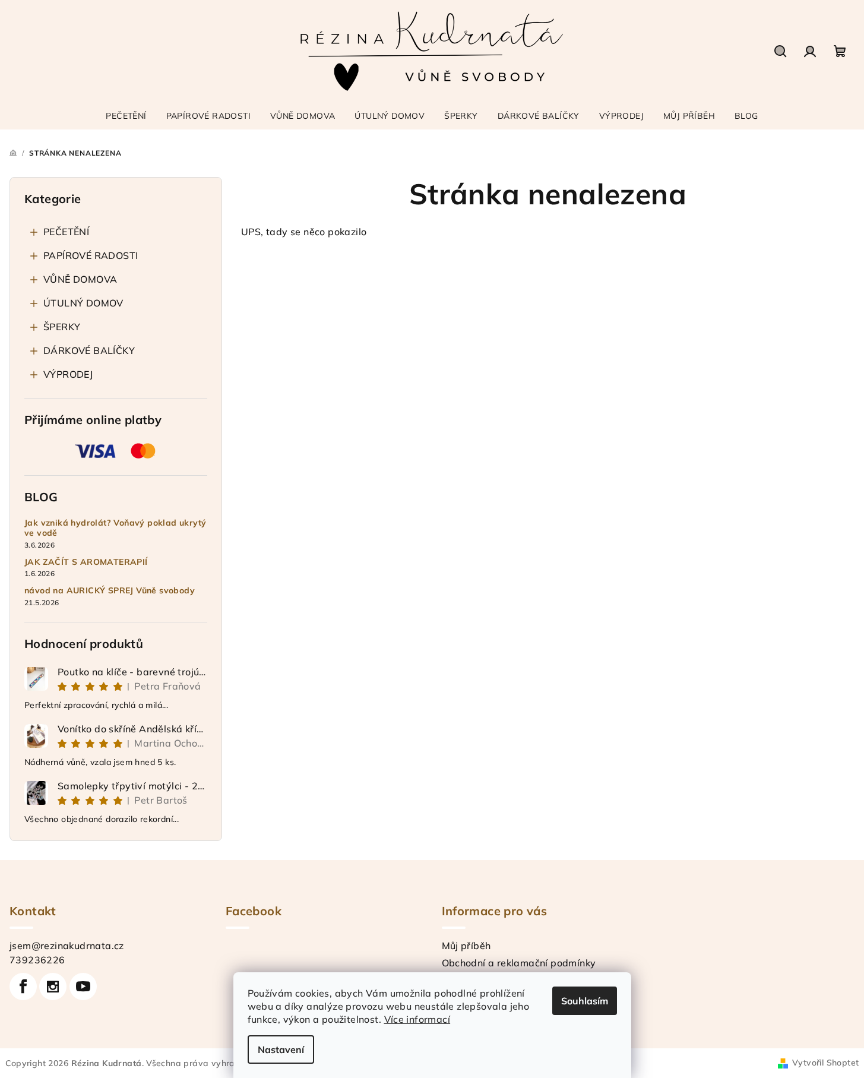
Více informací (417, 1019)
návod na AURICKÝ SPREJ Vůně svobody (109, 591)
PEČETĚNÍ (66, 232)
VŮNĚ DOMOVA (80, 279)
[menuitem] (126, 115)
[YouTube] (83, 986)
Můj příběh (466, 945)
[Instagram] (53, 986)
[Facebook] (23, 986)
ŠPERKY (61, 327)
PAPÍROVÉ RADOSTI (90, 255)
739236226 (37, 960)
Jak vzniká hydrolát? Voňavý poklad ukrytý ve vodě (115, 528)
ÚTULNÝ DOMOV (83, 303)
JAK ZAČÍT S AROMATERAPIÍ (86, 562)
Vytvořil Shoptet (825, 1062)
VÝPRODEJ (68, 374)
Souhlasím (584, 1001)
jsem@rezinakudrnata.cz (67, 945)
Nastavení (281, 1049)
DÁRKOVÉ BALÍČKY (89, 350)
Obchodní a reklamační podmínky (519, 963)
